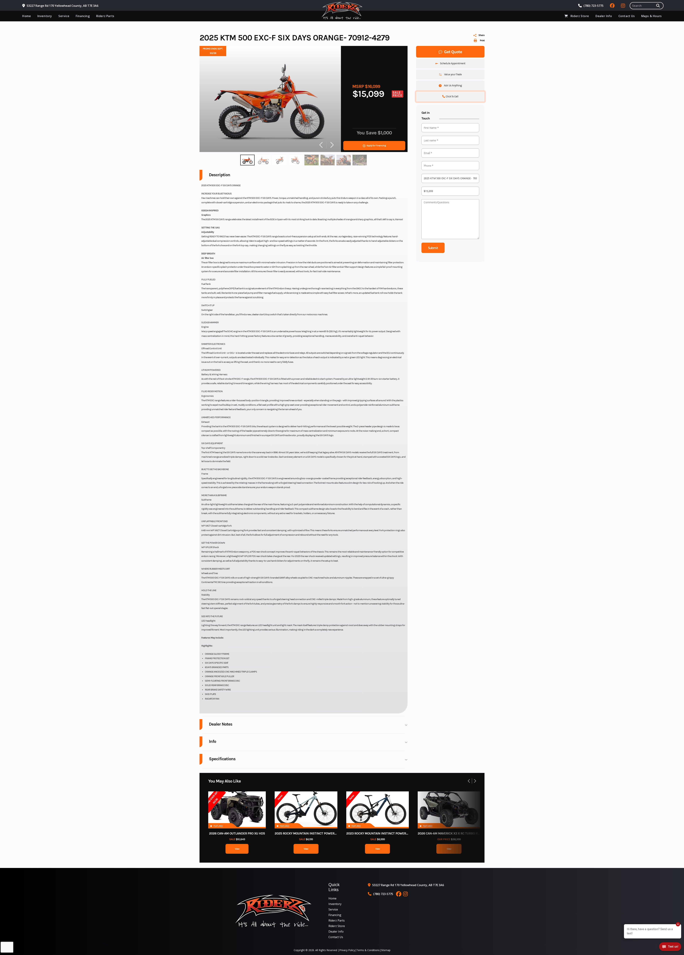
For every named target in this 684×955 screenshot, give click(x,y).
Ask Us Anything (452, 85)
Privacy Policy (347, 950)
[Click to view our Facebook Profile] (612, 6)
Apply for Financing (376, 145)
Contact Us (335, 937)
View (237, 848)
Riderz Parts (336, 920)
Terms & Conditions (368, 950)
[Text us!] (670, 947)
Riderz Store (336, 926)
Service (333, 909)
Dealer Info (336, 931)
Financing (334, 915)
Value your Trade (453, 74)
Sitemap (385, 950)
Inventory (334, 904)
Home (332, 898)
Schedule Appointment (452, 63)
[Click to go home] (273, 911)
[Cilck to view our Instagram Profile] (623, 6)
